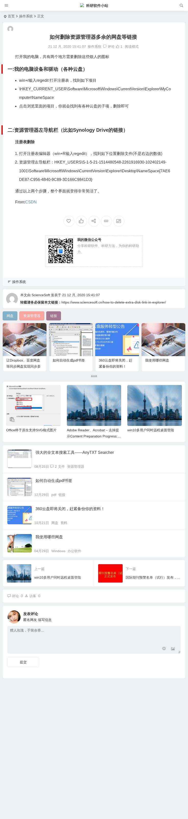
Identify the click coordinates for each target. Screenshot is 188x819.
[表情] (164, 649)
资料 (63, 523)
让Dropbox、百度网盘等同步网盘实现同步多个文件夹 (23, 366)
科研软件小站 (97, 5)
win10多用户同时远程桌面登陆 (150, 430)
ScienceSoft (41, 295)
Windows (58, 551)
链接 (62, 495)
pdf (53, 495)
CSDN (31, 202)
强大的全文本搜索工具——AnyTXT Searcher (74, 452)
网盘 (54, 523)
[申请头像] (175, 615)
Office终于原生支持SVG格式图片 (31, 430)
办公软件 (74, 551)
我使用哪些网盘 (157, 360)
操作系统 (26, 16)
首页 (11, 16)
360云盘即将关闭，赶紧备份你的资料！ (70, 509)
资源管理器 (75, 466)
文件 (61, 466)
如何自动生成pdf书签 (69, 360)
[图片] (173, 649)
